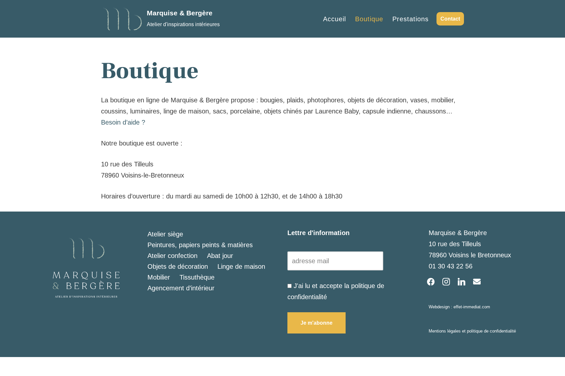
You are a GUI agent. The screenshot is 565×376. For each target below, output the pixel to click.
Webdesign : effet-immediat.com (459, 306)
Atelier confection (172, 255)
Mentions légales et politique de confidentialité (472, 331)
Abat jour (220, 255)
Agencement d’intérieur (180, 288)
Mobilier (158, 277)
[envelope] (476, 281)
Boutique (369, 19)
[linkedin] (461, 281)
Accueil (334, 19)
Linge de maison (241, 266)
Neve (108, 366)
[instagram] (446, 281)
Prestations (410, 19)
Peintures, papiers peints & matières (200, 244)
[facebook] (430, 281)
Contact (450, 19)
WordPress (177, 366)
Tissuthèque (197, 277)
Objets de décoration (177, 266)
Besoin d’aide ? (123, 122)
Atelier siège (165, 234)
